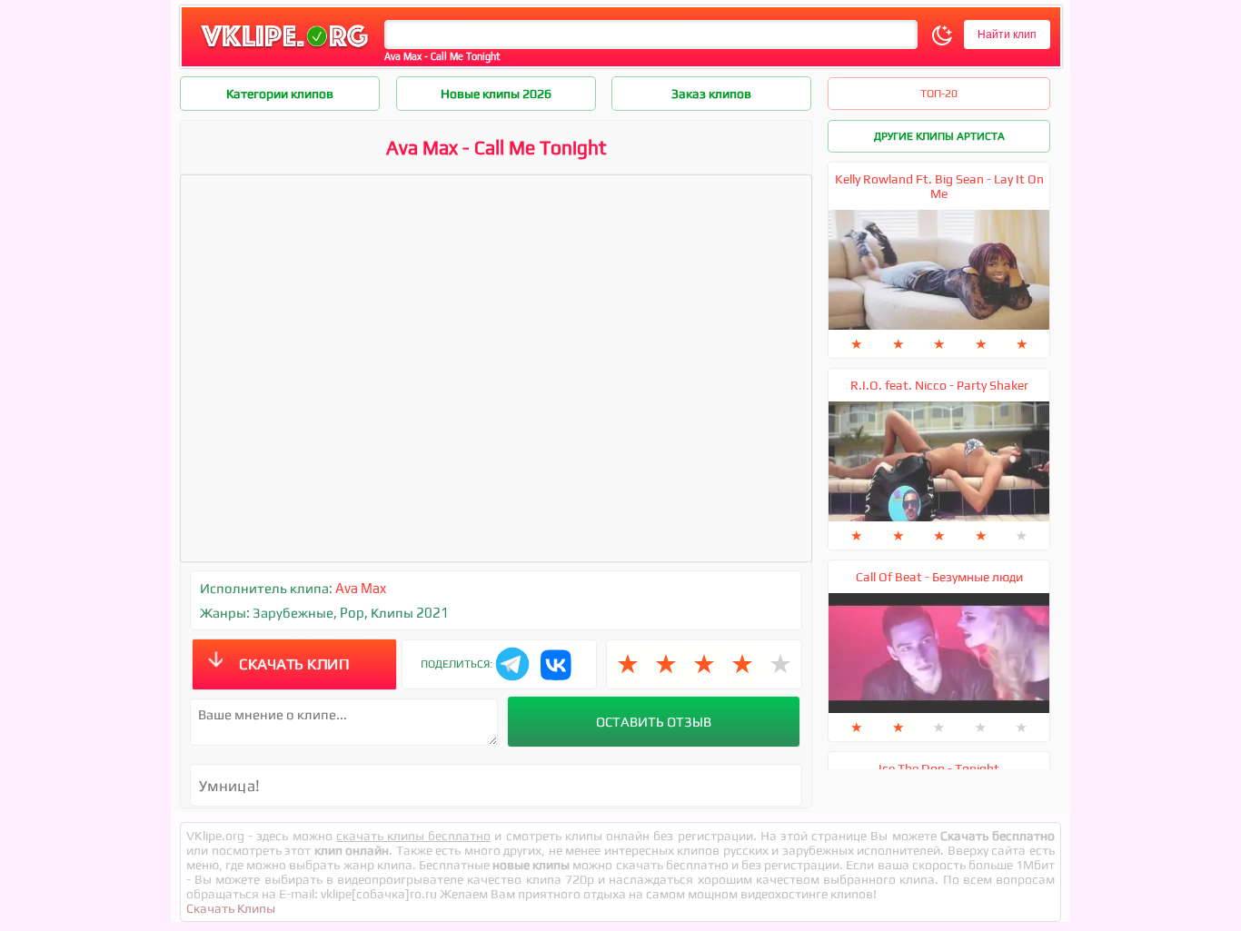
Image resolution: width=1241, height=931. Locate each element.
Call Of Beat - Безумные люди (939, 576)
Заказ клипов (711, 93)
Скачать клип (294, 664)
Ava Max (360, 588)
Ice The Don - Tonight (939, 768)
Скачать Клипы (230, 908)
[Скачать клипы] (284, 49)
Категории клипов (279, 93)
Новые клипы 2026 (496, 93)
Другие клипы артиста (939, 136)
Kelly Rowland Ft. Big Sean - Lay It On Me (939, 186)
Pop (352, 612)
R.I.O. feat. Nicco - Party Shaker (939, 385)
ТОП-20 (939, 93)
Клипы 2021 (410, 612)
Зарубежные (293, 612)
